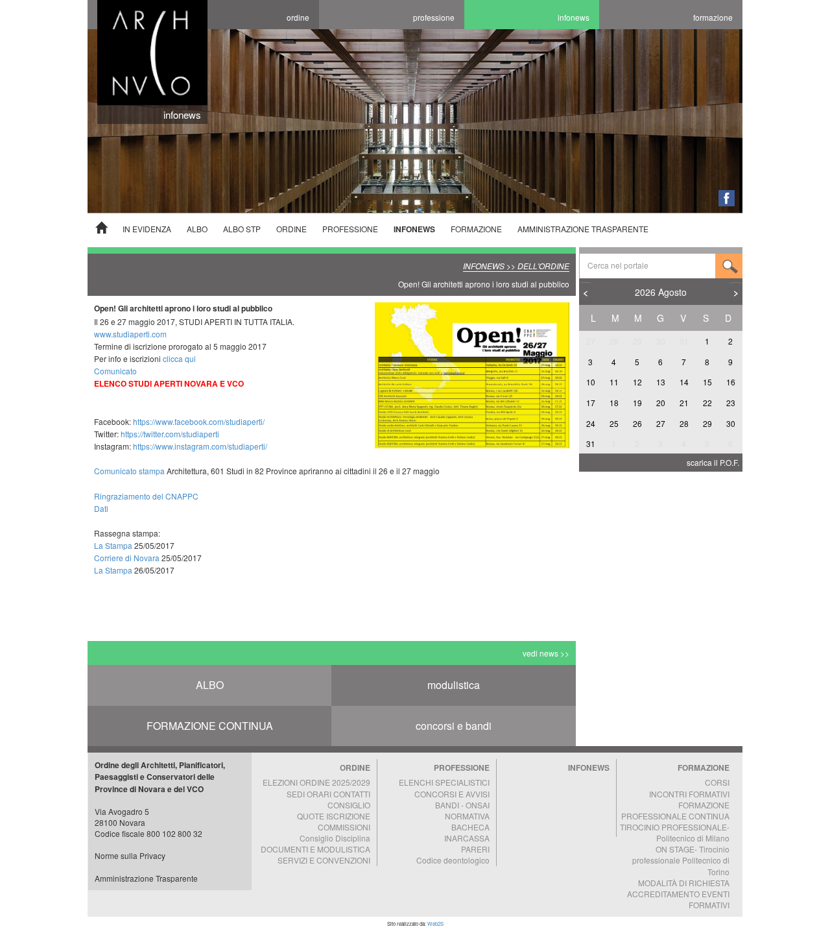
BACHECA (470, 826)
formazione (713, 17)
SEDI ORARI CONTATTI (328, 793)
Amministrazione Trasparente (146, 878)
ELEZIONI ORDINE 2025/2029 (316, 782)
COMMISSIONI (344, 826)
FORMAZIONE (476, 228)
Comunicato (115, 370)
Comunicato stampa (130, 470)
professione (434, 17)
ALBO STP (242, 228)
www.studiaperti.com (130, 333)
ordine (298, 17)
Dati (101, 508)
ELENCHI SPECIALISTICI (444, 782)
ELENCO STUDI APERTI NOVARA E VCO (169, 383)
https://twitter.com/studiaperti (170, 433)
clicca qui (179, 358)
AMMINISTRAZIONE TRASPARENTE (582, 228)
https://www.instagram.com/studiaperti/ (200, 446)
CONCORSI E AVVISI (452, 793)
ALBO (197, 228)
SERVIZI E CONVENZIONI (324, 859)
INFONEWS (414, 229)
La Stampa (113, 545)
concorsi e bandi (454, 725)
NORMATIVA (467, 815)
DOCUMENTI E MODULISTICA (315, 848)
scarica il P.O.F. (713, 462)
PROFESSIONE (350, 228)
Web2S (435, 923)
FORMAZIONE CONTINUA (210, 725)
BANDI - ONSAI (462, 804)
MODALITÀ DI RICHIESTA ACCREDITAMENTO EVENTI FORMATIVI (678, 893)
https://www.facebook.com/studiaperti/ (199, 421)
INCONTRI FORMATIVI (689, 793)
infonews (573, 17)
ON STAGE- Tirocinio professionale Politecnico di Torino (680, 860)
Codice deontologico (453, 859)
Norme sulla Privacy (130, 855)
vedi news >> (546, 653)
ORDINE (291, 228)
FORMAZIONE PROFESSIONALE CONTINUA (675, 810)
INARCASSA (467, 837)
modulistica (453, 684)
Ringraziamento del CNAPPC (146, 496)
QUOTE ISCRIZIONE (333, 815)
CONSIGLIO (348, 804)
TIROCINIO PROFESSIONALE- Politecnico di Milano (674, 832)
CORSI (717, 782)
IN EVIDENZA (147, 228)
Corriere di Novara (127, 557)
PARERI (475, 848)
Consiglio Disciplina (335, 837)
